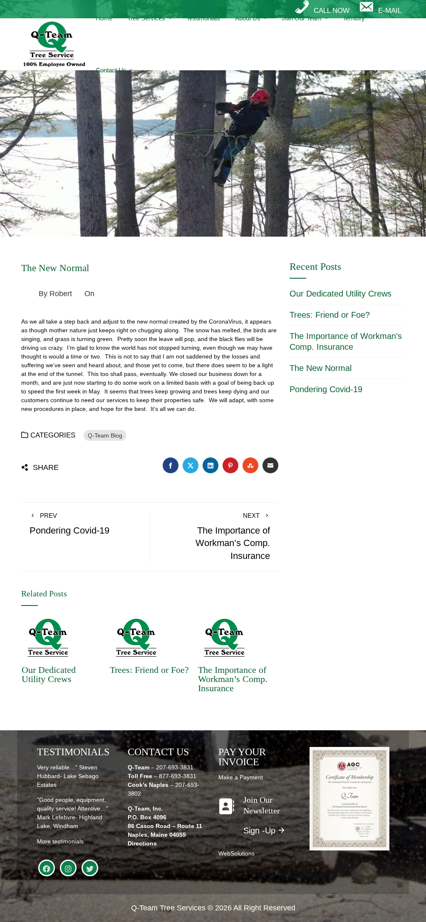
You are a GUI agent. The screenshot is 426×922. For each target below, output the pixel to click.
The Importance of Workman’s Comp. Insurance (232, 679)
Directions (142, 843)
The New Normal (321, 368)
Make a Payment (240, 777)
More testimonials (60, 841)
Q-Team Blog (105, 435)
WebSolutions (236, 853)
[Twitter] (90, 868)
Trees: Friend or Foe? (149, 670)
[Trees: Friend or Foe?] (136, 637)
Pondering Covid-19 (326, 389)
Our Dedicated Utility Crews (49, 674)
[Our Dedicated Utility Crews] (48, 637)
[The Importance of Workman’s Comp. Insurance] (224, 637)
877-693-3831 (177, 776)
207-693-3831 (174, 767)
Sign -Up (259, 830)
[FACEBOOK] (46, 868)
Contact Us (111, 70)
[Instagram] (68, 868)
